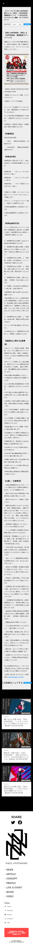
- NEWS (8, 870)
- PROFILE (10, 883)
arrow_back (4, 3)
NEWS (20, 24)
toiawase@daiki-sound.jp (15, 677)
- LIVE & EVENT (13, 887)
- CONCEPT (10, 878)
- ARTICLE (10, 874)
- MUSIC (9, 892)
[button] (16, 69)
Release (14, 24)
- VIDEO (8, 896)
